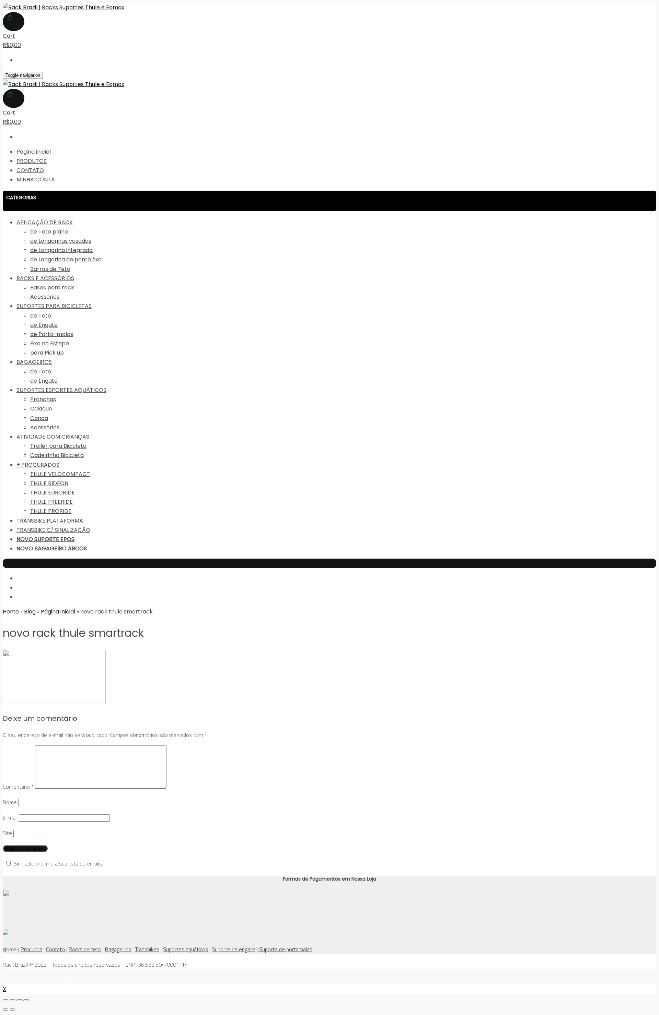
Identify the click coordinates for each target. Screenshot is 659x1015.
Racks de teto (85, 949)
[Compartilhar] (12, 1000)
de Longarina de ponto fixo (66, 259)
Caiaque (41, 409)
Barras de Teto (50, 269)
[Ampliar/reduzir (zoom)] (26, 1000)
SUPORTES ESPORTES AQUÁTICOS (61, 390)
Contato (55, 949)
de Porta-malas (51, 334)
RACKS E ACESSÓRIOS (45, 278)
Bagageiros (118, 949)
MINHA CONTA (35, 179)
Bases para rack (52, 287)
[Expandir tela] (19, 1000)
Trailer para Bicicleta (58, 446)
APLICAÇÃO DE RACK (44, 222)
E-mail (10, 817)
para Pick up (47, 353)
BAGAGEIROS (34, 362)
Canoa (39, 418)
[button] (329, 201)
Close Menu (63, 563)
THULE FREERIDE (51, 502)
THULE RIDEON (49, 483)
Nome (10, 802)
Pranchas (43, 399)
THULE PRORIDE (50, 511)
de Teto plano (49, 232)
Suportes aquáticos (185, 949)
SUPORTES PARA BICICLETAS (54, 306)
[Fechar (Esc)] (5, 1000)
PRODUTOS (31, 161)
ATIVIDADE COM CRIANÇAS (52, 437)
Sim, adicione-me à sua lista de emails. (58, 863)
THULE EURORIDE (52, 493)
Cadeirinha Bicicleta (57, 455)
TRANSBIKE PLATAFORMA (49, 521)
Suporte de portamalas (285, 949)
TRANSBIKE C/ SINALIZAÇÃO (53, 530)
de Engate (44, 325)
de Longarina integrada (61, 250)
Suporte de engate (233, 949)
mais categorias (24, 563)
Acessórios (44, 297)
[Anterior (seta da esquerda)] (5, 1009)
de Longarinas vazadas (60, 241)
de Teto (40, 316)
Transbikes (147, 949)
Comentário (18, 786)
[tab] (329, 201)
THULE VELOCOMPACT (60, 474)
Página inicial (33, 152)
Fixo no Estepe (49, 343)
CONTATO (30, 170)
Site (7, 833)
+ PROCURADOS (37, 465)
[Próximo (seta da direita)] (12, 1009)
